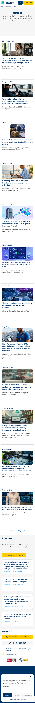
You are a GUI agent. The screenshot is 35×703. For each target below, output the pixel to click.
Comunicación (5, 7)
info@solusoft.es (11, 654)
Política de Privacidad (15, 699)
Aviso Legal (23, 699)
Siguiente (22, 531)
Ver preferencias (27, 695)
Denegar (17, 695)
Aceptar (7, 695)
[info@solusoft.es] (3, 654)
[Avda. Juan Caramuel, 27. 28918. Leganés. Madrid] (3, 650)
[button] (30, 676)
